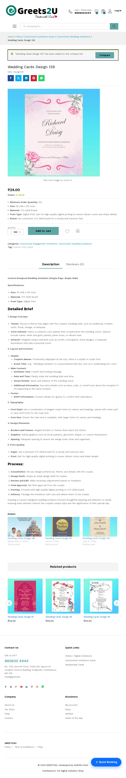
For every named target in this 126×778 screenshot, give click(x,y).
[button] (78, 231)
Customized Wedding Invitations (75, 243)
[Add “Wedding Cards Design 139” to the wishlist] (67, 231)
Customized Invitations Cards (80, 660)
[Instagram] (37, 687)
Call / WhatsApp (83, 10)
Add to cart (43, 230)
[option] (25, 603)
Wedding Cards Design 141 (58, 538)
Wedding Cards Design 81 (21, 617)
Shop (68, 709)
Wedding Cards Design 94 (97, 617)
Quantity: (12, 228)
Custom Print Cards (23, 247)
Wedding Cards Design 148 (21, 538)
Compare (104, 55)
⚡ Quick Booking (106, 762)
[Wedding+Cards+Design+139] (18, 78)
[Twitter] (11, 687)
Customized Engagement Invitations (38, 243)
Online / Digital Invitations (78, 656)
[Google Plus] (16, 687)
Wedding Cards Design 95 (59, 617)
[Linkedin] (26, 687)
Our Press (9, 709)
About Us (9, 705)
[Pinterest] (31, 687)
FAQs (7, 713)
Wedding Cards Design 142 (96, 538)
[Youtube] (21, 687)
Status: (11, 195)
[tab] (50, 265)
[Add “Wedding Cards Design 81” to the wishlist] (31, 611)
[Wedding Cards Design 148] (25, 527)
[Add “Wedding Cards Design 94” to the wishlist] (107, 611)
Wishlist (69, 713)
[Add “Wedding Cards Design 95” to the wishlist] (69, 611)
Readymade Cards (74, 664)
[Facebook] (5, 687)
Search (114, 26)
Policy (8, 747)
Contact (9, 718)
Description (50, 264)
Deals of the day (74, 718)
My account (71, 705)
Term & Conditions (24, 747)
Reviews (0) (75, 264)
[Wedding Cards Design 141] (62, 527)
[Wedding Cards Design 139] (11, 78)
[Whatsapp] (42, 687)
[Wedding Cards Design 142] (100, 527)
